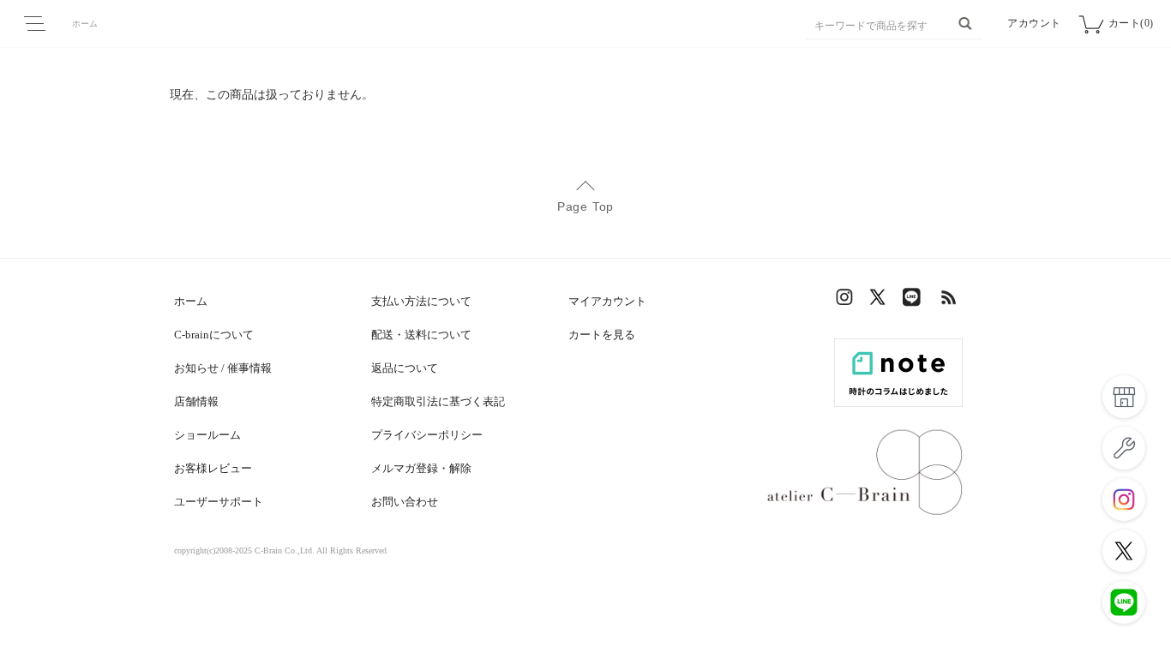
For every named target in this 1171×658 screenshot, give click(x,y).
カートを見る (601, 334)
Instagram (847, 301)
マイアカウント (607, 301)
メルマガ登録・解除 (421, 468)
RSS (950, 301)
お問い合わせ (404, 501)
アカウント (1034, 23)
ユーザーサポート (218, 501)
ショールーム (207, 434)
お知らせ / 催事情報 (223, 368)
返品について (404, 368)
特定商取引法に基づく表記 (438, 401)
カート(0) (1131, 23)
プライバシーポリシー (427, 434)
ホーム (85, 23)
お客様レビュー (213, 468)
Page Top (585, 206)
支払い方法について (421, 301)
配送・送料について (421, 334)
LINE (915, 301)
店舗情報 (196, 401)
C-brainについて (214, 334)
